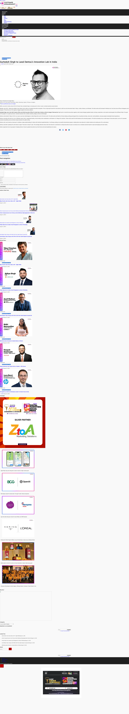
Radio (5, 17)
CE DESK (2, 266)
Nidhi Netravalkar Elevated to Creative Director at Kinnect (11, 340)
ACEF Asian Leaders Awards (8, 30)
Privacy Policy (4, 661)
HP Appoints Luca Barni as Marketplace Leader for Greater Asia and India (14, 391)
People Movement (5, 25)
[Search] (10, 649)
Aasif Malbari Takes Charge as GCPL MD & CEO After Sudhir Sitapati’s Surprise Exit (13, 234)
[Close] (2, 666)
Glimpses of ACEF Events (8, 35)
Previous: (10, 161)
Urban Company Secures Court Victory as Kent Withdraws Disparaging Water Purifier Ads (17, 212)
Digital (5, 20)
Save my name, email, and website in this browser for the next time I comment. (14, 184)
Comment (2, 177)
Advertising (4, 12)
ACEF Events (6, 34)
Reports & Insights (5, 26)
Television (5, 18)
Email (1, 180)
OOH (5, 16)
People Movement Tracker (7, 152)
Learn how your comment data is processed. (20, 188)
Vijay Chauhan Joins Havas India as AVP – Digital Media (9, 199)
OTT (4, 19)
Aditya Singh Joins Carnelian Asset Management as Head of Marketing (11, 222)
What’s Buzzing (4, 11)
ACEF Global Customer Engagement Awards (11, 29)
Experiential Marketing (7, 21)
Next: (12, 162)
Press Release (4, 27)
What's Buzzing (4, 59)
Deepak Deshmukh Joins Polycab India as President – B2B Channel (13, 366)
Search (1, 647)
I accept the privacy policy (65, 630)
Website (1, 182)
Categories (2, 624)
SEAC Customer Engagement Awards (10, 33)
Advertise (3, 660)
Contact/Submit (4, 659)
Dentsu (3, 155)
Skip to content (2, 0)
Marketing (3, 13)
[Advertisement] (64, 50)
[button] (2, 9)
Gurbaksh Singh (6, 155)
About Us (3, 658)
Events (3, 28)
